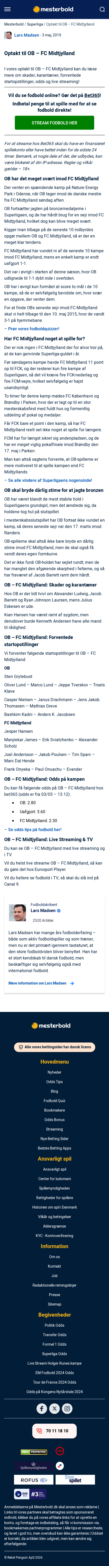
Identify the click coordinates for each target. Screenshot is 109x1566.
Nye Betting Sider (54, 1139)
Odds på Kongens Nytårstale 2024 (54, 1392)
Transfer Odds (54, 1335)
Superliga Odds (54, 1354)
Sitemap (54, 1304)
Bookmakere (54, 1110)
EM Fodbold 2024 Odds (54, 1373)
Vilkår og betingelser (54, 1217)
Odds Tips (54, 1082)
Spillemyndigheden (54, 1188)
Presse (54, 1295)
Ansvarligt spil (54, 1159)
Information (54, 1246)
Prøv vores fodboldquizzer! (33, 329)
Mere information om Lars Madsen (37, 983)
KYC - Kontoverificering (54, 1236)
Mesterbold (14, 24)
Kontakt (54, 1266)
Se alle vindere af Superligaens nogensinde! (50, 480)
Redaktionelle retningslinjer (54, 1285)
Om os (54, 1257)
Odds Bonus (54, 1120)
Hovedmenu (54, 1062)
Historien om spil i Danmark (54, 1207)
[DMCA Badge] (33, 1452)
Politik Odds (54, 1325)
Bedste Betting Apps (54, 1148)
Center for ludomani (54, 1179)
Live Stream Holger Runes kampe (54, 1363)
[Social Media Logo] (42, 1408)
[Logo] (54, 1026)
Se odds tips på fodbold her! (34, 830)
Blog (54, 1091)
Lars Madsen (26, 35)
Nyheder (54, 1072)
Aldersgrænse (54, 1226)
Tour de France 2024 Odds (54, 1382)
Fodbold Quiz (54, 1101)
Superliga (35, 24)
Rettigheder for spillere (54, 1198)
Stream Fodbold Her (54, 123)
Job (54, 1276)
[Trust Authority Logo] (33, 1466)
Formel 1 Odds (54, 1344)
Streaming (54, 1129)
